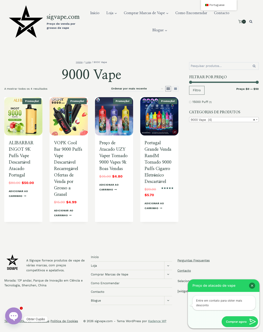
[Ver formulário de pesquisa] (251, 21)
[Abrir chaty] (13, 319)
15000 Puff (200, 102)
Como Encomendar (191, 13)
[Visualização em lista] (175, 88)
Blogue (96, 300)
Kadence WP (157, 321)
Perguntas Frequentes (193, 260)
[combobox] (224, 119)
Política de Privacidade (32, 321)
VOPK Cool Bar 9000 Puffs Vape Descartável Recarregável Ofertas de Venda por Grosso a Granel (68, 169)
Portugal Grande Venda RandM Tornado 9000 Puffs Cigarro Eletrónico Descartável (158, 162)
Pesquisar (255, 66)
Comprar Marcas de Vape (109, 274)
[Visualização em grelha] (168, 88)
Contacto (221, 13)
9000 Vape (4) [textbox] (223, 120)
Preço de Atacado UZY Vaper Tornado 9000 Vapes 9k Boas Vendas (113, 156)
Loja (94, 265)
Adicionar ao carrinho (18, 193)
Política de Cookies (64, 321)
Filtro (197, 90)
